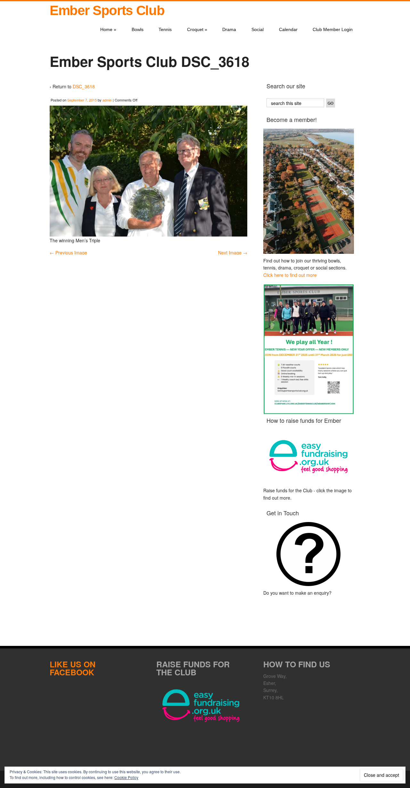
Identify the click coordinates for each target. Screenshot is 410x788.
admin (107, 99)
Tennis (165, 29)
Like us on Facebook (72, 668)
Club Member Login (333, 29)
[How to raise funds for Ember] (308, 457)
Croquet (197, 29)
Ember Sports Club (107, 10)
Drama (229, 29)
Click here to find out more (290, 275)
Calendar (288, 29)
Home (108, 29)
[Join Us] (308, 191)
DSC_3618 (84, 86)
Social (257, 29)
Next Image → (232, 252)
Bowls (138, 29)
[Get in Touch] (308, 554)
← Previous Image (68, 252)
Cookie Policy (126, 777)
